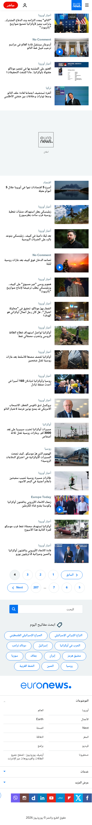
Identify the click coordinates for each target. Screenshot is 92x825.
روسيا (48, 448)
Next (19, 587)
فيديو (85, 746)
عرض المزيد (82, 782)
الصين (50, 666)
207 (36, 587)
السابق (70, 574)
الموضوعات (82, 700)
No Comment (42, 39)
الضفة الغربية (26, 666)
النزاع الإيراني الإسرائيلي (68, 635)
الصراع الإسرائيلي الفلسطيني (26, 635)
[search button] (13, 609)
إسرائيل (43, 645)
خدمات (84, 771)
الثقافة (39, 737)
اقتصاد (47, 182)
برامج (40, 746)
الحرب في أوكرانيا (70, 645)
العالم (40, 710)
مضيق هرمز (74, 656)
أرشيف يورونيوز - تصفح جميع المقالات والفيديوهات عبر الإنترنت (25, 756)
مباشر (11, 5)
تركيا (48, 88)
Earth (39, 719)
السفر (86, 737)
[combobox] (46, 609)
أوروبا (85, 710)
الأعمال (85, 719)
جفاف (33, 656)
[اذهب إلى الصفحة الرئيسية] (76, 5)
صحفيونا (84, 754)
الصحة (39, 728)
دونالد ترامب (19, 645)
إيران (52, 656)
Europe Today (41, 497)
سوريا (14, 656)
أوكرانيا (47, 424)
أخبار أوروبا (44, 15)
